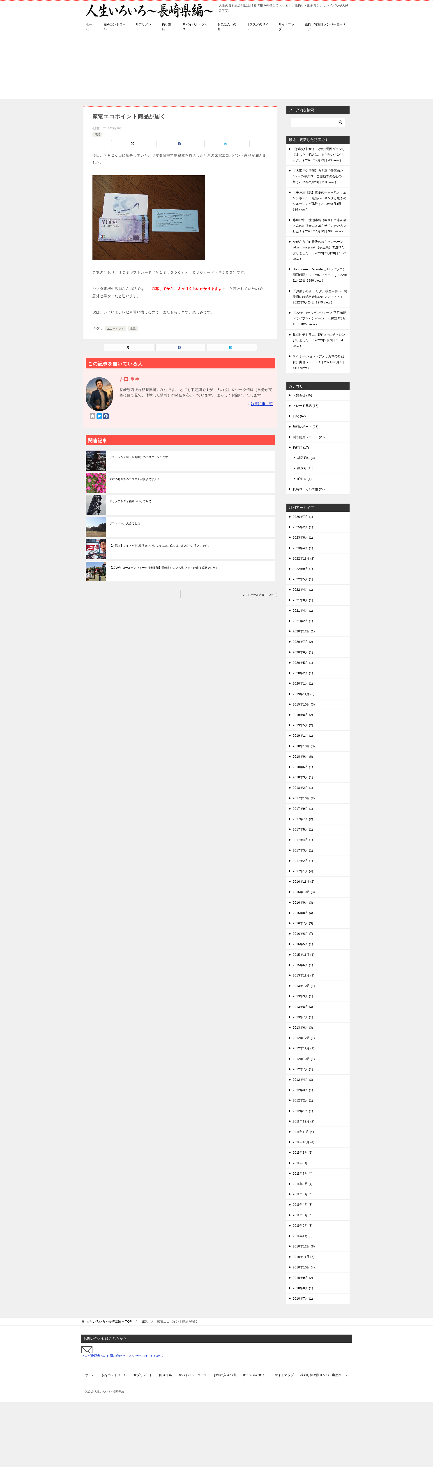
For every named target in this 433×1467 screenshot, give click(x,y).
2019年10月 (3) (304, 704)
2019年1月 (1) (303, 735)
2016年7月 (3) (303, 923)
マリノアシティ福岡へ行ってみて (130, 501)
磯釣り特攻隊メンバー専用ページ (325, 27)
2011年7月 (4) (303, 1173)
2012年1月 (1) (303, 1111)
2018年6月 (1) (303, 767)
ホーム (89, 27)
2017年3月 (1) (303, 850)
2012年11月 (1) (303, 1048)
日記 (97, 134)
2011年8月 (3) (303, 1163)
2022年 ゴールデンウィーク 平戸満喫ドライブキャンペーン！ (319, 318)
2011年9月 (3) (303, 1152)
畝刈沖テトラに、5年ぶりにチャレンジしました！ (319, 340)
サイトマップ (286, 27)
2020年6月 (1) (303, 652)
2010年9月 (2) (303, 1278)
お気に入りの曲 (226, 27)
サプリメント (143, 27)
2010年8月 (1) (303, 1288)
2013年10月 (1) (304, 986)
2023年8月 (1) (303, 537)
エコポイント (115, 328)
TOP (109, 1321)
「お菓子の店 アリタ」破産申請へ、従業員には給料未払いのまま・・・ (320, 296)
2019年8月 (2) (303, 715)
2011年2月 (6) (303, 1225)
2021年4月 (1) (303, 610)
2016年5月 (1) (303, 944)
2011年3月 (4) (303, 1215)
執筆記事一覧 (262, 404)
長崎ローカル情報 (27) (309, 489)
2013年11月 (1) (303, 975)
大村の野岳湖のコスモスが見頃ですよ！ (134, 479)
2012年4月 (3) (303, 1079)
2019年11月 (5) (303, 694)
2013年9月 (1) (303, 996)
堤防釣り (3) (306, 458)
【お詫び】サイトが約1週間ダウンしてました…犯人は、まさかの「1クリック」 (160, 545)
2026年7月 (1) (303, 516)
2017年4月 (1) (303, 840)
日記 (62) (299, 416)
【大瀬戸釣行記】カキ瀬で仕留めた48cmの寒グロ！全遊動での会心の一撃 (319, 176)
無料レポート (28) (305, 426)
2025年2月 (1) (303, 527)
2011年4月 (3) (303, 1204)
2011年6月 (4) (303, 1184)
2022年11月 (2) (303, 558)
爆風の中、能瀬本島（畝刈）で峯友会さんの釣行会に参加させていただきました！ (319, 225)
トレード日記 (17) (305, 405)
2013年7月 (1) (303, 1017)
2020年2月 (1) (303, 673)
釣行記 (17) (301, 447)
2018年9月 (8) (303, 756)
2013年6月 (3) (303, 1027)
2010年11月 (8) (303, 1257)
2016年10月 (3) (304, 892)
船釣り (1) (304, 479)
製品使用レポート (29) (309, 437)
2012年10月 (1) (304, 1059)
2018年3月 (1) (303, 777)
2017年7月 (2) (303, 819)
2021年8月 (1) (303, 600)
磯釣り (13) (305, 468)
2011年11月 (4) (303, 1132)
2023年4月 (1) (303, 548)
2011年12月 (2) (303, 1121)
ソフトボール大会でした (124, 523)
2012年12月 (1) (304, 1038)
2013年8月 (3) (303, 1007)
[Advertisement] (216, 67)
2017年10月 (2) (304, 798)
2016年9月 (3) (303, 902)
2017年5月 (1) (303, 829)
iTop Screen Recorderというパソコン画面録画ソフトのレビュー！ (320, 274)
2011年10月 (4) (303, 1142)
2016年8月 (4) (303, 913)
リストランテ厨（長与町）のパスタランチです (138, 457)
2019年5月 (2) (303, 725)
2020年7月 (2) (303, 641)
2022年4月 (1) (303, 589)
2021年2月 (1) (303, 621)
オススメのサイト (257, 27)
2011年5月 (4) (303, 1194)
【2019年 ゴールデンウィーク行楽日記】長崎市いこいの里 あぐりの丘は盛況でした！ (163, 567)
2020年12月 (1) (304, 631)
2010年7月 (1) (303, 1298)
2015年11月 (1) (303, 954)
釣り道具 (166, 27)
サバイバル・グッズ (195, 27)
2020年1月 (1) (303, 683)
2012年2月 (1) (303, 1100)
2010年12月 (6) (304, 1246)
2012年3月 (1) (303, 1090)
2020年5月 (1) (303, 662)
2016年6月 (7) (303, 933)
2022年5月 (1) (303, 579)
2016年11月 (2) (303, 881)
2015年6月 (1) (303, 965)
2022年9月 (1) (303, 569)
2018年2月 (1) (303, 787)
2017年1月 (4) (303, 871)
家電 (133, 328)
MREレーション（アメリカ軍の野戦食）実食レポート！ (318, 361)
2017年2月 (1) (303, 861)
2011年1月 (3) (303, 1236)
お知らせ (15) (302, 395)
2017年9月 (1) (303, 808)
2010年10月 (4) (304, 1267)
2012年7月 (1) (303, 1069)
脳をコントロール (115, 27)
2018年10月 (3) (304, 746)
